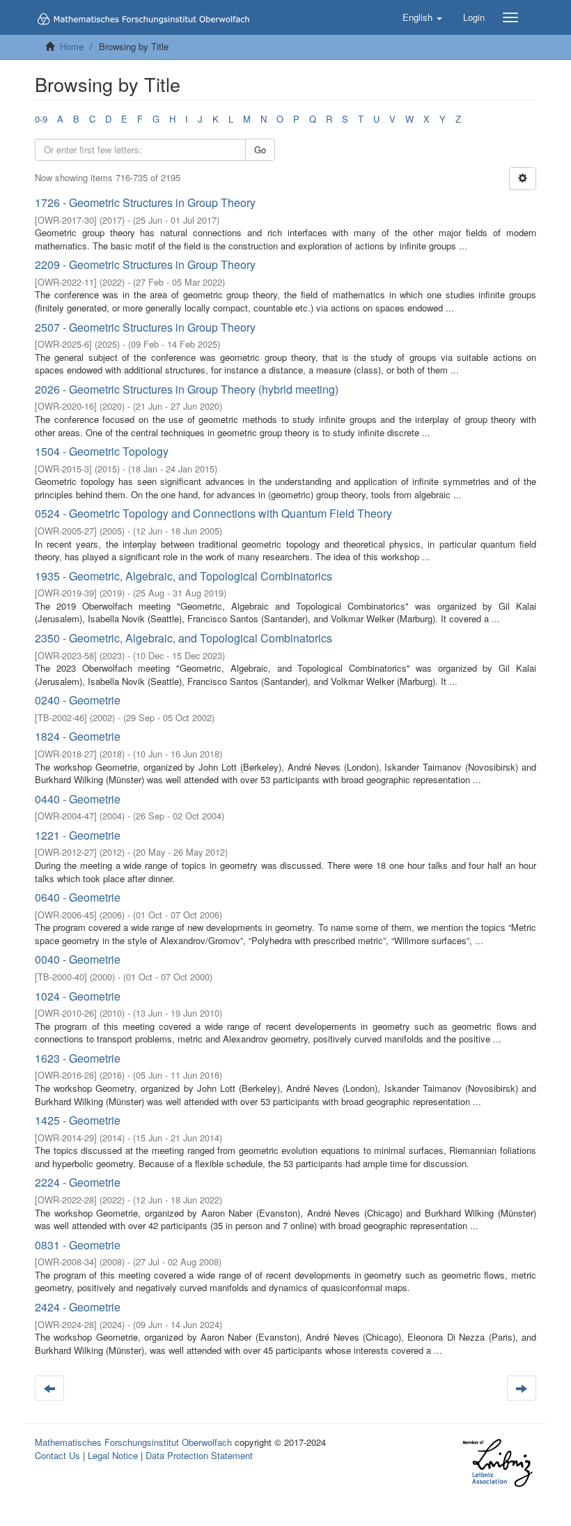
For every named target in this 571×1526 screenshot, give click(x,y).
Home (72, 46)
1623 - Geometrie (77, 1058)
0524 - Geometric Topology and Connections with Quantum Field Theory (213, 513)
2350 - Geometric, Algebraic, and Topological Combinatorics (183, 638)
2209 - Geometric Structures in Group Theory (145, 264)
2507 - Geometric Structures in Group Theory (145, 327)
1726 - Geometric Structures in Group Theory (145, 202)
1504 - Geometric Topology (102, 451)
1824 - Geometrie (77, 736)
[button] (422, 17)
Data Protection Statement (199, 1455)
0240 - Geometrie (77, 700)
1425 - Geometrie (77, 1120)
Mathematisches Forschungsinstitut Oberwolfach (133, 1442)
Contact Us (57, 1455)
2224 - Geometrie (77, 1182)
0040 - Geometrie (77, 959)
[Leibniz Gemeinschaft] (496, 1463)
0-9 (41, 118)
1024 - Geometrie (77, 996)
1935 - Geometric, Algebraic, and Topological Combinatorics (183, 576)
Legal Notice (113, 1455)
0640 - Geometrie (77, 897)
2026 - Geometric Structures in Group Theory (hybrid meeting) (186, 389)
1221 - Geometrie (77, 835)
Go (260, 149)
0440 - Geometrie (77, 799)
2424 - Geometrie (77, 1307)
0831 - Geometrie (77, 1245)
